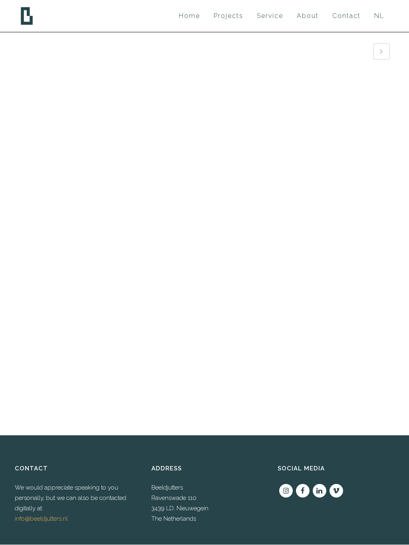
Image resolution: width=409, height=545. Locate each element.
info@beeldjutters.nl (41, 518)
